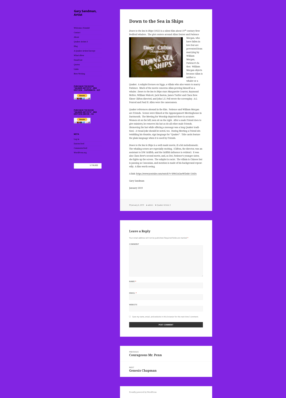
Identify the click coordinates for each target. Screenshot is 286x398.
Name (132, 281)
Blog (76, 46)
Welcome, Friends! (82, 28)
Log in (76, 139)
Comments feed (80, 148)
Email (133, 293)
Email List (78, 60)
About (76, 37)
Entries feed (79, 143)
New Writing (79, 73)
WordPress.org (80, 152)
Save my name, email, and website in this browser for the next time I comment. (165, 316)
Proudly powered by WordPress (143, 392)
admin (150, 205)
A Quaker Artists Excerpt (84, 51)
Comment (134, 244)
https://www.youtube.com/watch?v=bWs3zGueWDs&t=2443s (166, 173)
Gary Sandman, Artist (85, 13)
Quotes (77, 64)
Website (133, 304)
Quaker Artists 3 (81, 41)
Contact (77, 32)
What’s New (79, 55)
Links (76, 69)
